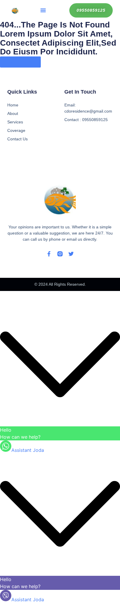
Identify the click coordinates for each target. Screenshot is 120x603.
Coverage (16, 130)
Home (12, 105)
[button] (43, 10)
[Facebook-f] (49, 253)
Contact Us (17, 139)
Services (15, 122)
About (12, 113)
